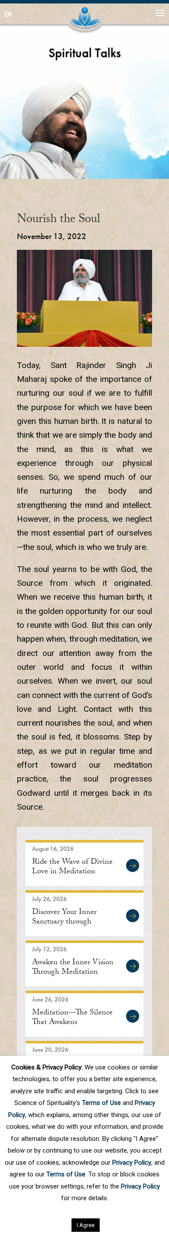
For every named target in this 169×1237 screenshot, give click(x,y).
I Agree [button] (85, 1225)
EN (8, 14)
